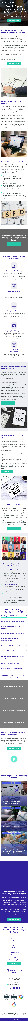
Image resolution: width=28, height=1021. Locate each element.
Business (3, 807)
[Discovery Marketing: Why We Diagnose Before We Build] (14, 793)
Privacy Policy (5, 1014)
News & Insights (14, 960)
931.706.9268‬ (15, 982)
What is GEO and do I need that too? (12, 668)
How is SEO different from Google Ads (12, 621)
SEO (13, 807)
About (14, 947)
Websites (14, 940)
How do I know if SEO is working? (11, 663)
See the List (14, 954)
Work (14, 957)
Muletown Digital (14, 950)
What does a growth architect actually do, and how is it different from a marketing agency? (14, 851)
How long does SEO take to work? (11, 616)
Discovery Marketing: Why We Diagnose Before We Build (11, 802)
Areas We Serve (14, 952)
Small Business (18, 807)
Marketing (9, 807)
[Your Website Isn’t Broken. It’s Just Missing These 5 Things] (14, 818)
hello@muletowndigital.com (14, 984)
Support (14, 945)
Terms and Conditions (12, 1014)
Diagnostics (14, 938)
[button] (25, 3)
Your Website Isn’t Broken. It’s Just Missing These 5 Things (13, 827)
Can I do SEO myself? (7, 651)
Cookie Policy (20, 1014)
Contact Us (14, 963)
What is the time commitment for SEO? (12, 633)
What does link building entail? (10, 646)
